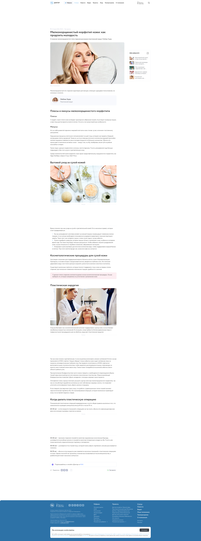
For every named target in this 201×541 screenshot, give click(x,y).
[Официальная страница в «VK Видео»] (72, 509)
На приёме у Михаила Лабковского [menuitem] (122, 519)
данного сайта (93, 534)
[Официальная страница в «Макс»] (83, 509)
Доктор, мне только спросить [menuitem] (120, 518)
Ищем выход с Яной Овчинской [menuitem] (121, 516)
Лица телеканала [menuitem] (143, 516)
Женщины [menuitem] (96, 519)
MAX (81, 464)
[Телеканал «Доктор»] (55, 3)
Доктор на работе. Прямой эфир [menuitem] (121, 510)
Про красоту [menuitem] (97, 523)
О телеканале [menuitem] (142, 521)
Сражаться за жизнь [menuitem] (117, 523)
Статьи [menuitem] (139, 508)
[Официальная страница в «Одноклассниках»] (75, 509)
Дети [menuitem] (95, 518)
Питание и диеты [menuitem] (98, 510)
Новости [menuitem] (140, 510)
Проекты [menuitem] (115, 508)
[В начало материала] (71, 470)
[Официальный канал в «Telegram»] (78, 509)
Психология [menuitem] (97, 514)
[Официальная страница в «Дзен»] (80, 509)
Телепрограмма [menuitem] (142, 518)
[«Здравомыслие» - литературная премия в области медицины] (140, 2)
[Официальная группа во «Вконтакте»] (70, 509)
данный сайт (86, 535)
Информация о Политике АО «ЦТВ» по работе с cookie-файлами (114, 534)
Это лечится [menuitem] (115, 521)
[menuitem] (68, 3)
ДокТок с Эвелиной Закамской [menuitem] (120, 514)
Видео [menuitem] (139, 513)
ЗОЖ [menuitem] (95, 512)
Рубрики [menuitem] (97, 508)
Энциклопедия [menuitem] (98, 516)
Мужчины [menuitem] (96, 521)
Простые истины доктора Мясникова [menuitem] (122, 512)
